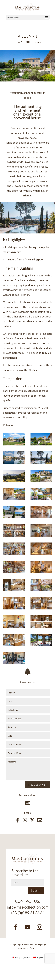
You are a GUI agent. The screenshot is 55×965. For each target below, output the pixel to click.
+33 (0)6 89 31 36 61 (27, 912)
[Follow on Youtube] (27, 927)
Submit (35, 890)
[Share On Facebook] (16, 820)
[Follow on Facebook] (15, 927)
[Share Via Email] (38, 820)
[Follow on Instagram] (39, 927)
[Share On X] (30, 820)
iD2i (17, 944)
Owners (33, 948)
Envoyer (37, 784)
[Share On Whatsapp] (23, 820)
